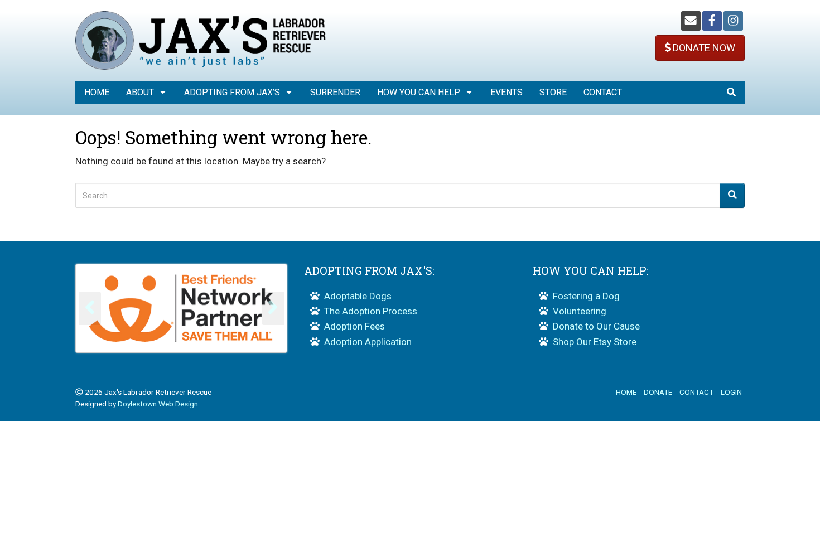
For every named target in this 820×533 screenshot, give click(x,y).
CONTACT (696, 391)
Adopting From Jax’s (232, 92)
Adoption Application (368, 341)
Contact (602, 92)
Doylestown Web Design (158, 403)
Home (96, 92)
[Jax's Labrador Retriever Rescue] (200, 39)
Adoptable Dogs (358, 296)
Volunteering (579, 311)
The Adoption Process (370, 311)
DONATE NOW (703, 48)
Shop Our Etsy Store (594, 341)
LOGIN (731, 391)
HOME (626, 391)
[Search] (732, 195)
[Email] (691, 21)
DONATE (658, 391)
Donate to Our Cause (596, 326)
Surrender (335, 92)
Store (553, 92)
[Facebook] (712, 21)
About (140, 92)
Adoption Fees (354, 326)
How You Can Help (418, 92)
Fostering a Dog (586, 296)
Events (506, 92)
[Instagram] (733, 21)
